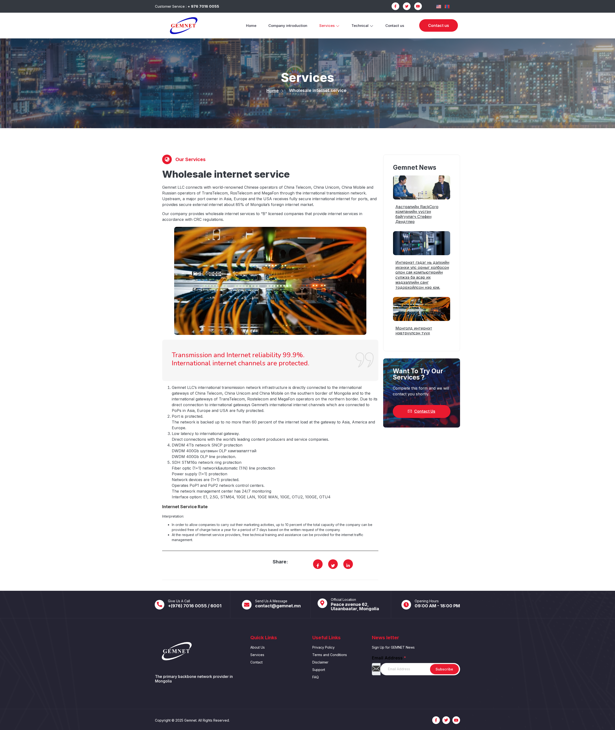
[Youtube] (418, 6)
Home (251, 25)
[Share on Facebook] (318, 565)
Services (327, 25)
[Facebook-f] (436, 720)
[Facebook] (395, 6)
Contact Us (424, 411)
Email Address (389, 657)
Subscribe (444, 669)
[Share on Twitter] (333, 565)
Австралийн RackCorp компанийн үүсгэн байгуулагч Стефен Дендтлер (416, 214)
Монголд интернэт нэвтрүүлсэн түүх (413, 331)
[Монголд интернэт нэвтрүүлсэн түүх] (421, 309)
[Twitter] (407, 6)
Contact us (394, 25)
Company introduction (287, 25)
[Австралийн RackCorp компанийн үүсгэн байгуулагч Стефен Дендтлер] (421, 187)
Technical (360, 25)
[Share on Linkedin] (348, 565)
